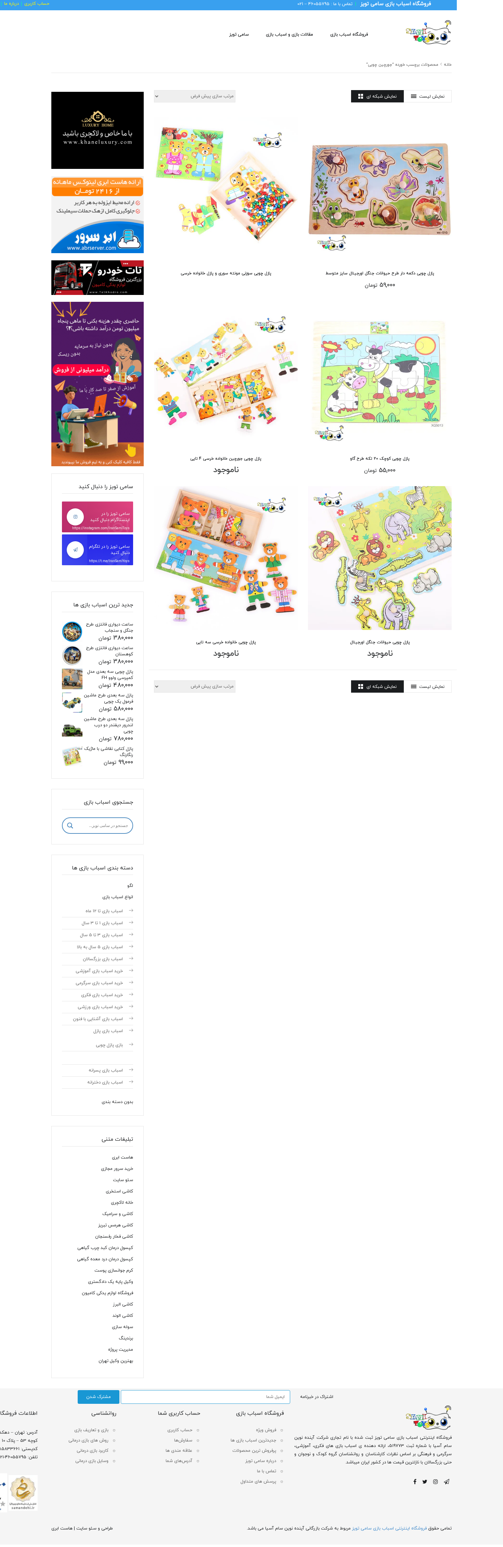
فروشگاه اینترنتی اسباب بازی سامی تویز (389, 1528)
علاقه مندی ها (179, 1451)
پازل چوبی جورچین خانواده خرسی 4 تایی (225, 458)
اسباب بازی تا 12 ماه (104, 911)
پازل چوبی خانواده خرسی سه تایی (226, 642)
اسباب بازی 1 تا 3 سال (102, 923)
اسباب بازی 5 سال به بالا (100, 947)
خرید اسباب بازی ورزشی (100, 1007)
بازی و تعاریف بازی (91, 1430)
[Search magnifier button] (70, 825)
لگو (130, 886)
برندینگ (126, 1338)
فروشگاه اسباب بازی (349, 35)
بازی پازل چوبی (109, 1045)
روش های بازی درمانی (88, 1440)
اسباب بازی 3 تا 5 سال (101, 935)
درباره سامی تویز (260, 1461)
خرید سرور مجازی (117, 1169)
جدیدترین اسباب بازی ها (253, 1440)
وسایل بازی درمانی (91, 1461)
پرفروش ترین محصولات (254, 1451)
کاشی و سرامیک (117, 1214)
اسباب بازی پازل (108, 1031)
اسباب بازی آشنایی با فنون (98, 1019)
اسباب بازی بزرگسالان (103, 959)
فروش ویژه (266, 1430)
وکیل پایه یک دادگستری (110, 1282)
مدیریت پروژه (120, 1350)
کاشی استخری (119, 1191)
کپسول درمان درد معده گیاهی (105, 1259)
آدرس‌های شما (179, 1461)
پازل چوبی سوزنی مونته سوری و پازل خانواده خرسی (226, 273)
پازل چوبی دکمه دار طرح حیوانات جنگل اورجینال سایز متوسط (379, 273)
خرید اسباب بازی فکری (102, 995)
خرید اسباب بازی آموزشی (99, 971)
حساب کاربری (36, 4)
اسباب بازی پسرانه (106, 1070)
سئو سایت (123, 1180)
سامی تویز (239, 35)
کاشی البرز (123, 1304)
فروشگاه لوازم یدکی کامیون (107, 1293)
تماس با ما (266, 1471)
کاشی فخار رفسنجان (114, 1237)
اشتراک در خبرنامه (316, 1397)
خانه (448, 64)
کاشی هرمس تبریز (115, 1225)
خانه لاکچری (122, 1203)
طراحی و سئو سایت (94, 1528)
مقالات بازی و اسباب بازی (289, 35)
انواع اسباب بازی (117, 897)
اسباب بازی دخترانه (105, 1082)
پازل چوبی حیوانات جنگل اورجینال (380, 642)
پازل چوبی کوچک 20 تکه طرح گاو (380, 458)
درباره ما (11, 4)
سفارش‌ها (183, 1440)
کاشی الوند (123, 1316)
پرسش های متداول (258, 1481)
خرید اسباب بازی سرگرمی (99, 983)
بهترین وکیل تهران (116, 1361)
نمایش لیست (431, 97)
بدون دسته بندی (117, 1102)
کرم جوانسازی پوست (113, 1270)
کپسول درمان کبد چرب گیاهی (105, 1248)
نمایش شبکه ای (381, 97)
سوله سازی (122, 1327)
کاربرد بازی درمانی (92, 1451)
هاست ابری (122, 1157)
